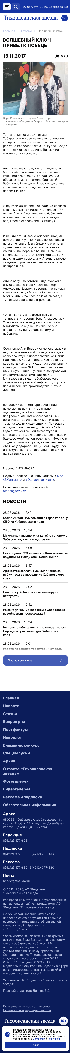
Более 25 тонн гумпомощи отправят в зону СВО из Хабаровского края (35, 520)
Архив (9, 761)
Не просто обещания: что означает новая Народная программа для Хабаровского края (34, 631)
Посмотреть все (38, 661)
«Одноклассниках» (40, 480)
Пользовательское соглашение (26, 1006)
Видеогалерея (16, 789)
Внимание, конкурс (21, 745)
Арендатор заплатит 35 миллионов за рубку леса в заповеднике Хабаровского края (33, 574)
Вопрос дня (14, 721)
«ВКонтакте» (12, 480)
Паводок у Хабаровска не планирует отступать (30, 594)
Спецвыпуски (16, 753)
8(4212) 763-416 (42, 854)
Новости (11, 706)
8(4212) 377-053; (15, 854)
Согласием (39, 1038)
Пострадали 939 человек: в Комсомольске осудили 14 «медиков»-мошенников (35, 555)
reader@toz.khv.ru (16, 491)
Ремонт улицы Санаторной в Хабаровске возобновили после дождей (34, 611)
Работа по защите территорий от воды (32, 649)
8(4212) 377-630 (42, 867)
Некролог (12, 737)
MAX (60, 476)
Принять (35, 1044)
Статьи (26, 31)
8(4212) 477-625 (15, 840)
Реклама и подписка (22, 797)
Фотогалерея (16, 781)
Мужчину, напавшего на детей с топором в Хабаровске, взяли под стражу (35, 537)
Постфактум (15, 729)
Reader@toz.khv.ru (16, 881)
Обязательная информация (29, 805)
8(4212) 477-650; (15, 867)
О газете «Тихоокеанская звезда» (27, 771)
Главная (9, 31)
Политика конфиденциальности (27, 1010)
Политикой (54, 1038)
